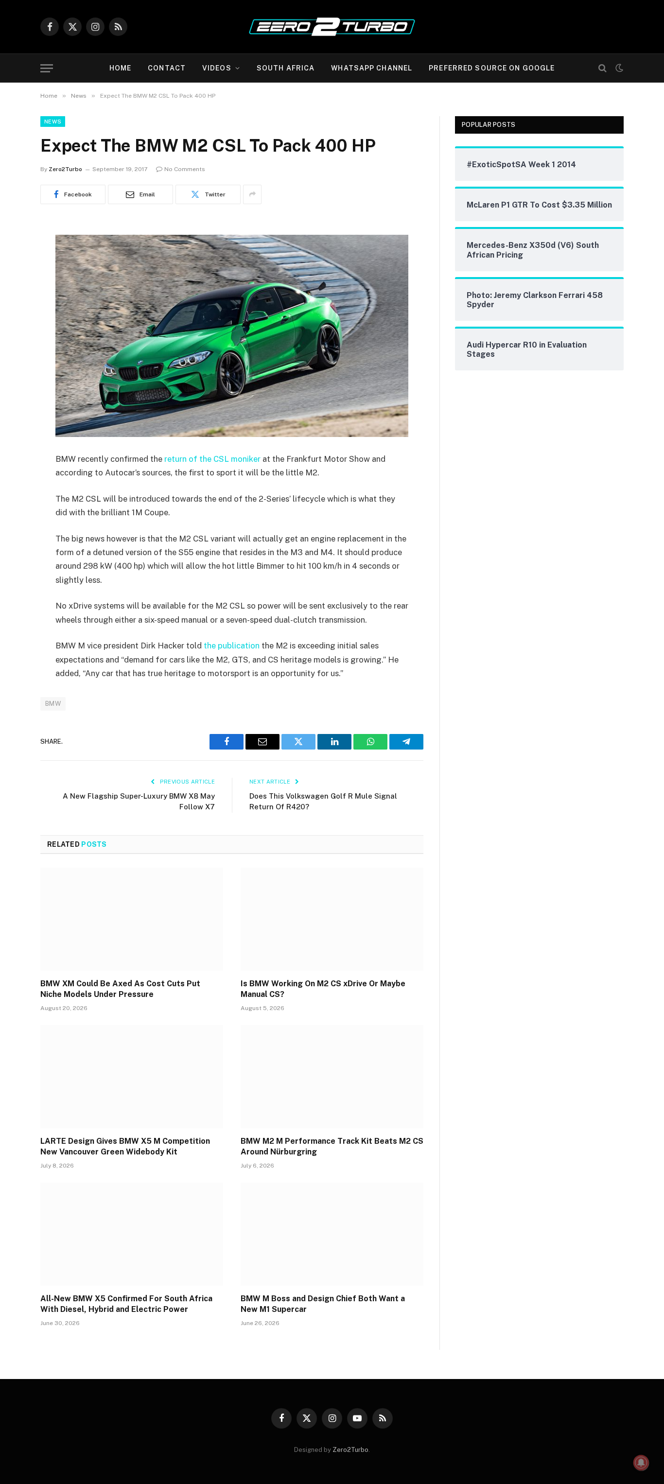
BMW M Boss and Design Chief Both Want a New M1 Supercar (323, 1304)
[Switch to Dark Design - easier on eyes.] (618, 68)
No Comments (184, 169)
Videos (216, 68)
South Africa (286, 68)
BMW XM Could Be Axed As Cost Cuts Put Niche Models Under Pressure (120, 989)
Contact (167, 68)
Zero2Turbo (65, 169)
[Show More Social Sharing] (252, 194)
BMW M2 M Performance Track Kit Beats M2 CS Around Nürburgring (332, 1146)
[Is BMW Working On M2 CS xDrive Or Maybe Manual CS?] (332, 919)
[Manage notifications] (641, 1462)
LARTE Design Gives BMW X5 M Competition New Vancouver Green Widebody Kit (125, 1146)
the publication (232, 645)
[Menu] (46, 68)
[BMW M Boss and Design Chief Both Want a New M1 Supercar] (332, 1234)
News (52, 121)
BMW (53, 703)
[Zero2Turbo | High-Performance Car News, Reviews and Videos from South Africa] (332, 26)
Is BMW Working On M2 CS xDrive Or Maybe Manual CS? (323, 989)
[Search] (602, 68)
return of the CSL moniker (212, 459)
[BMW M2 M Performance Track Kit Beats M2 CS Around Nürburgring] (332, 1076)
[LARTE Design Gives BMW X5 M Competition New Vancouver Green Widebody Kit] (131, 1076)
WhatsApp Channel (371, 68)
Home (120, 68)
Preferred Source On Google (492, 68)
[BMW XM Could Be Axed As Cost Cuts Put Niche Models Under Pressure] (131, 919)
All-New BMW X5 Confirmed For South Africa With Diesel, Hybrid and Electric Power (126, 1304)
